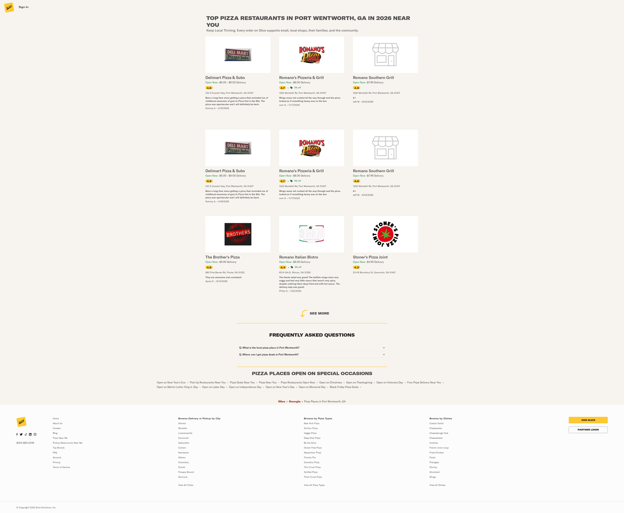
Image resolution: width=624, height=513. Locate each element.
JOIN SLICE (588, 420)
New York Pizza (311, 423)
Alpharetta (183, 442)
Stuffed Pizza (311, 472)
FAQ (55, 452)
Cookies (433, 442)
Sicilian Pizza (311, 428)
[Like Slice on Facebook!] (17, 434)
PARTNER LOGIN (588, 429)
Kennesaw (183, 452)
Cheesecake (435, 428)
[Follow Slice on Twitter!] (21, 434)
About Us (57, 423)
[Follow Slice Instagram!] (35, 434)
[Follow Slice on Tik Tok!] (26, 434)
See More (319, 313)
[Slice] (9, 7)
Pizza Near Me (60, 437)
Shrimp (433, 467)
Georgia (294, 401)
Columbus (183, 462)
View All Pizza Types (314, 485)
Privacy (56, 462)
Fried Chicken (436, 452)
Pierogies (434, 462)
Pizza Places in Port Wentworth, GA (325, 401)
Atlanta (182, 423)
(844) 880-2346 (25, 442)
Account (57, 457)
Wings (432, 476)
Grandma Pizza (311, 462)
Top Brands (59, 447)
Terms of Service (61, 467)
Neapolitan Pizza (312, 452)
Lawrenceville (185, 433)
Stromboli (434, 472)
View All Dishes (437, 485)
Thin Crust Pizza (312, 467)
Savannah (183, 437)
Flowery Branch (186, 472)
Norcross (183, 476)
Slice (281, 401)
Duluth (181, 467)
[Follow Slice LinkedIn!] (30, 434)
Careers (57, 428)
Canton (182, 447)
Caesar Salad (436, 423)
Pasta (432, 457)
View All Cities (185, 485)
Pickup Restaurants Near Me (67, 442)
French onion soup (439, 447)
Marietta (182, 428)
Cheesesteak (436, 437)
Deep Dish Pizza (312, 437)
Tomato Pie (310, 457)
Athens (181, 457)
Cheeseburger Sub (438, 433)
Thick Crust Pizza (313, 476)
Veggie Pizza (310, 433)
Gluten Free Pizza (313, 447)
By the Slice (310, 442)
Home (56, 418)
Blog (55, 433)
